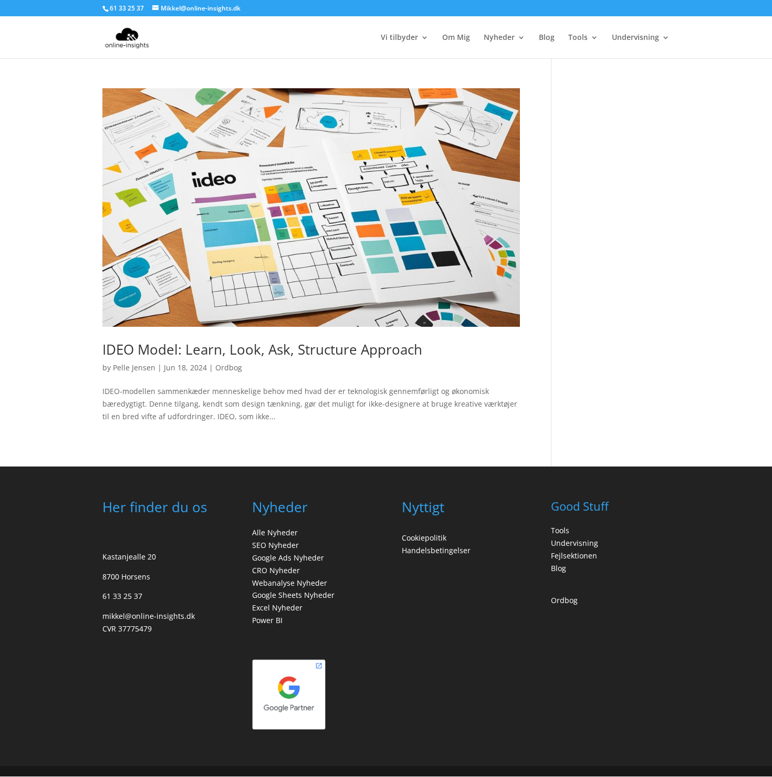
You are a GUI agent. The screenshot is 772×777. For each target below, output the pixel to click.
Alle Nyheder (275, 532)
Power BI (267, 620)
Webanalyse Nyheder (289, 583)
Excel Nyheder (277, 608)
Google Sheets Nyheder (293, 595)
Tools (578, 38)
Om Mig (456, 38)
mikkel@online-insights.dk (148, 616)
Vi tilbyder (399, 38)
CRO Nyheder (276, 570)
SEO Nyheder (275, 545)
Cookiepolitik (424, 538)
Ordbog (228, 367)
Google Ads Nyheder (288, 558)
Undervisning (635, 38)
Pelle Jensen (134, 367)
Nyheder (499, 38)
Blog (547, 38)
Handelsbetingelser (436, 550)
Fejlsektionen (574, 556)
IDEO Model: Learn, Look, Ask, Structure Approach (262, 349)
